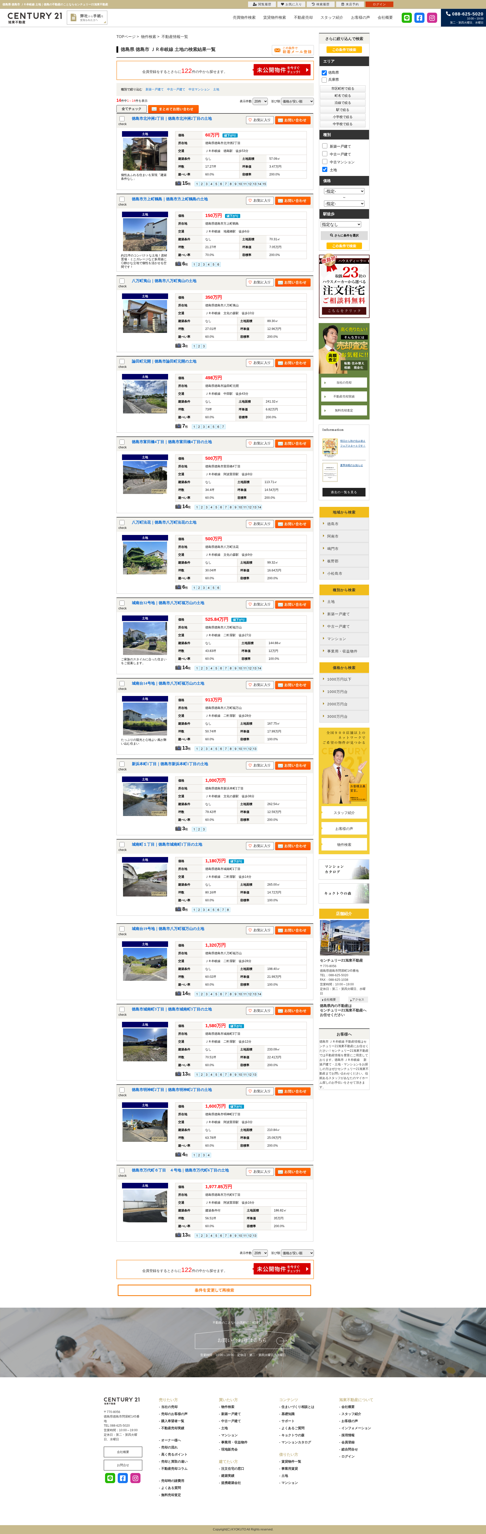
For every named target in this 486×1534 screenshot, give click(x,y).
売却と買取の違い (174, 1461)
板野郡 (333, 561)
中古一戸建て (176, 89)
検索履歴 (323, 4)
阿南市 (333, 536)
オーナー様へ (171, 1440)
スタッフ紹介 (331, 17)
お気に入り (294, 4)
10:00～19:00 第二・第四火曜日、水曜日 (466, 17)
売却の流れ (169, 1447)
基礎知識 (288, 1414)
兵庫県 (333, 79)
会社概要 (385, 17)
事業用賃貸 (289, 1468)
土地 (216, 89)
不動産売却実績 (344, 396)
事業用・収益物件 (342, 651)
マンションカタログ (296, 1442)
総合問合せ (349, 1449)
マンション (336, 639)
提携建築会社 (231, 1483)
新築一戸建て (155, 89)
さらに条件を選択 (346, 235)
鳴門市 (333, 549)
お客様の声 (360, 17)
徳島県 (333, 72)
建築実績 (227, 1476)
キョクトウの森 (293, 1435)
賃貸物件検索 (274, 17)
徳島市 (333, 524)
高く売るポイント (174, 1454)
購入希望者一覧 (172, 1421)
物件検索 (344, 845)
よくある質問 (171, 1488)
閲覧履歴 (264, 4)
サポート (288, 1421)
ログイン (348, 1456)
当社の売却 (344, 382)
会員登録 (348, 1442)
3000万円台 (337, 716)
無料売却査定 (344, 410)
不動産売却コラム (174, 1468)
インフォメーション (356, 1428)
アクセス (358, 999)
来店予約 (352, 4)
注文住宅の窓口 (232, 1468)
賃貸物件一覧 (291, 1461)
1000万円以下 (339, 679)
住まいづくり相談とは (297, 1407)
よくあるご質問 (293, 1428)
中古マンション (199, 89)
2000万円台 (337, 704)
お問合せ (123, 1465)
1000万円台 (337, 692)
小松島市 (334, 573)
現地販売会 (229, 1449)
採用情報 (348, 1435)
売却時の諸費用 (172, 1481)
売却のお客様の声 (174, 1414)
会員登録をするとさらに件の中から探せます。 (184, 70)
